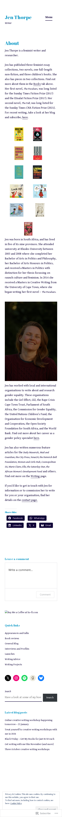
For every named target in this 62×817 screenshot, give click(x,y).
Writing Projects (13, 664)
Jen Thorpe (18, 17)
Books (37, 84)
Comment (45, 594)
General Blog (11, 643)
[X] (8, 678)
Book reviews (12, 638)
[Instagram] (16, 678)
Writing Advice (12, 659)
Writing (35, 476)
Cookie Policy (16, 803)
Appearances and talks (17, 633)
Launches (10, 654)
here (25, 117)
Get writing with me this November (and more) (29, 744)
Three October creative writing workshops (27, 749)
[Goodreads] (33, 678)
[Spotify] (24, 678)
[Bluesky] (41, 678)
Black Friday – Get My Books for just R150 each (29, 739)
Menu (48, 17)
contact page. (30, 500)
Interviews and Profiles (17, 649)
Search (8, 691)
